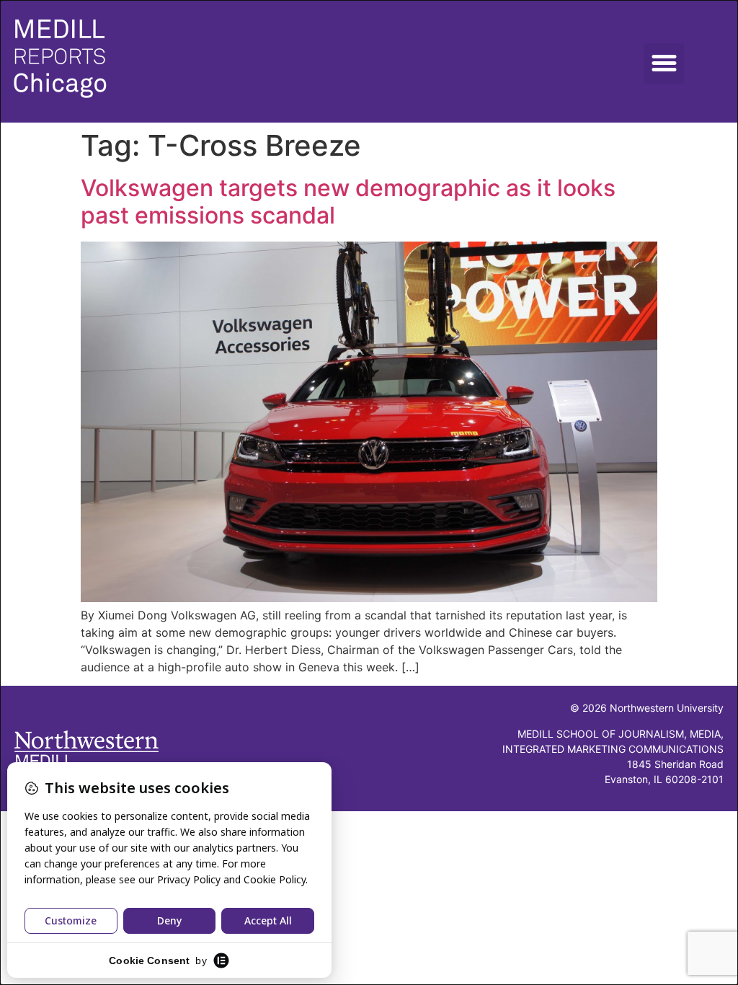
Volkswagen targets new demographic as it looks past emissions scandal (348, 201)
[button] (664, 63)
